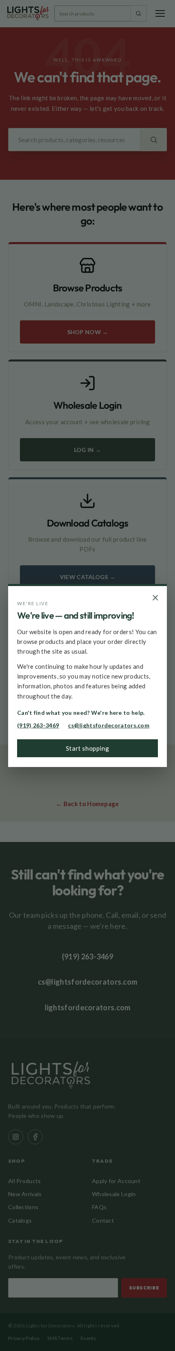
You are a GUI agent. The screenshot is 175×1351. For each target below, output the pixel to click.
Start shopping (87, 748)
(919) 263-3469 (38, 725)
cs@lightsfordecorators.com (108, 725)
